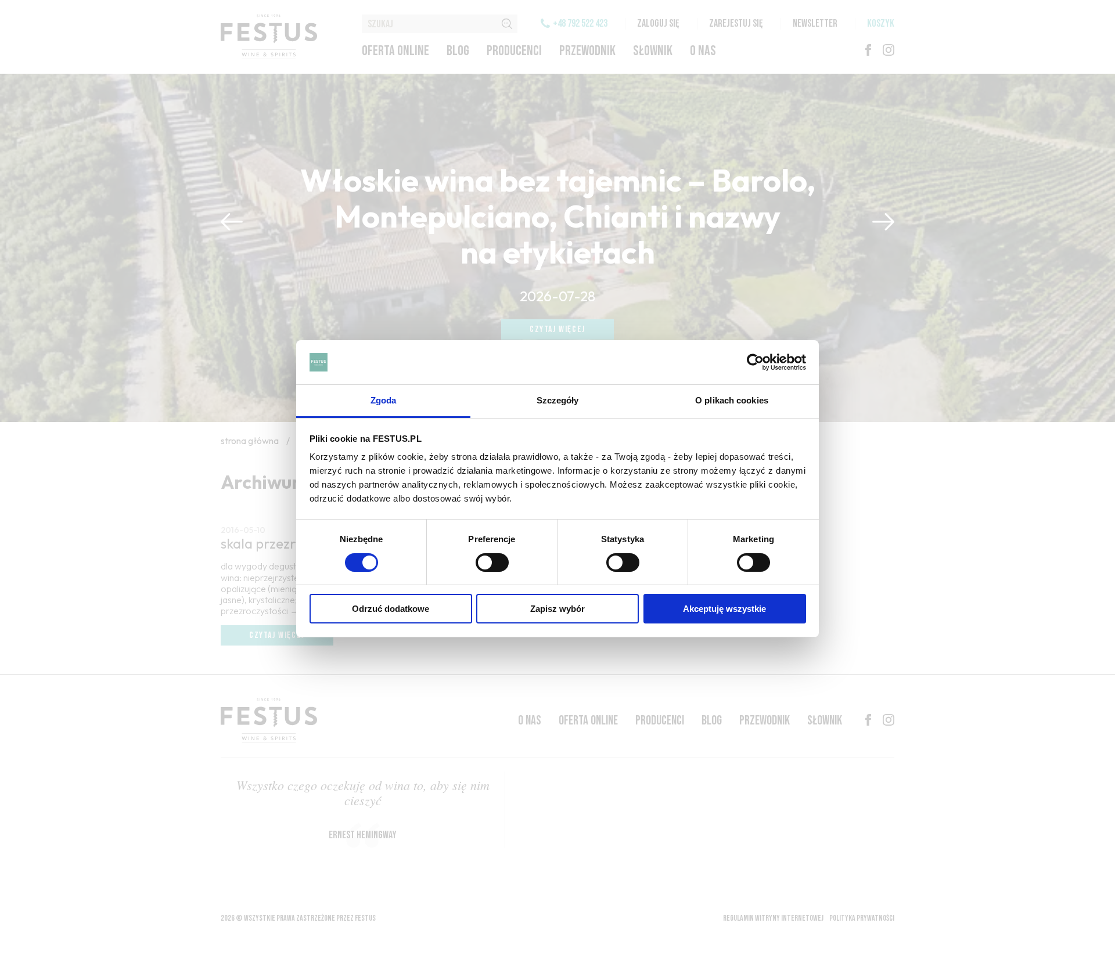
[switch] (492, 562)
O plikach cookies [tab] (731, 400)
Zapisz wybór (557, 609)
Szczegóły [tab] (558, 400)
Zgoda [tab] (384, 400)
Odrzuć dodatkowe (390, 609)
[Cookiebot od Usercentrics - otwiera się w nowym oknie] (755, 362)
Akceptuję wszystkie (724, 609)
